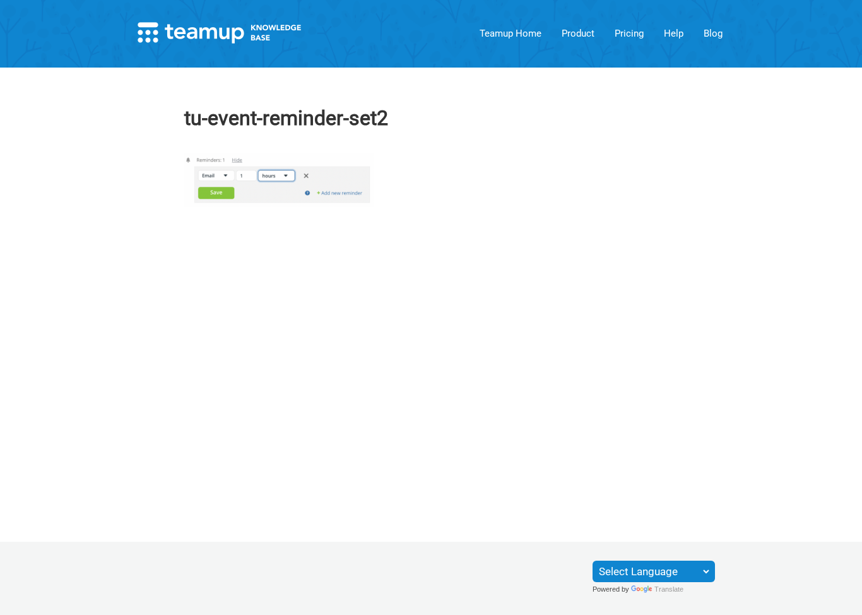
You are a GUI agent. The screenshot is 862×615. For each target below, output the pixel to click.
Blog (713, 33)
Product (578, 33)
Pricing (629, 33)
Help (673, 33)
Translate (668, 589)
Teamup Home (510, 33)
